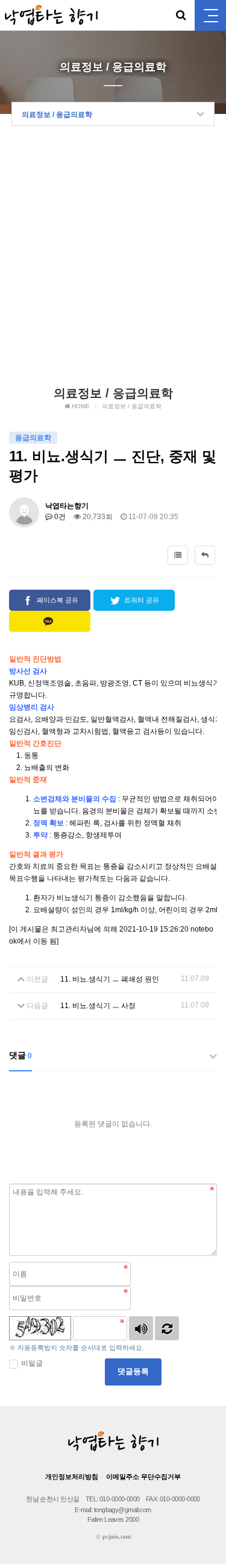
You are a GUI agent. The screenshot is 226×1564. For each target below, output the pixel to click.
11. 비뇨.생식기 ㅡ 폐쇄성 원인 (109, 979)
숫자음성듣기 (141, 1328)
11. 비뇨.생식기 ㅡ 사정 (98, 1005)
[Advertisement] (113, 260)
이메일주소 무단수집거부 (143, 1476)
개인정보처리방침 (71, 1476)
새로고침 (167, 1328)
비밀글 (32, 1363)
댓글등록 (133, 1371)
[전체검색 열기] (181, 15)
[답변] (205, 555)
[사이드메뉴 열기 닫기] (210, 15)
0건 (59, 516)
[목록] (178, 555)
